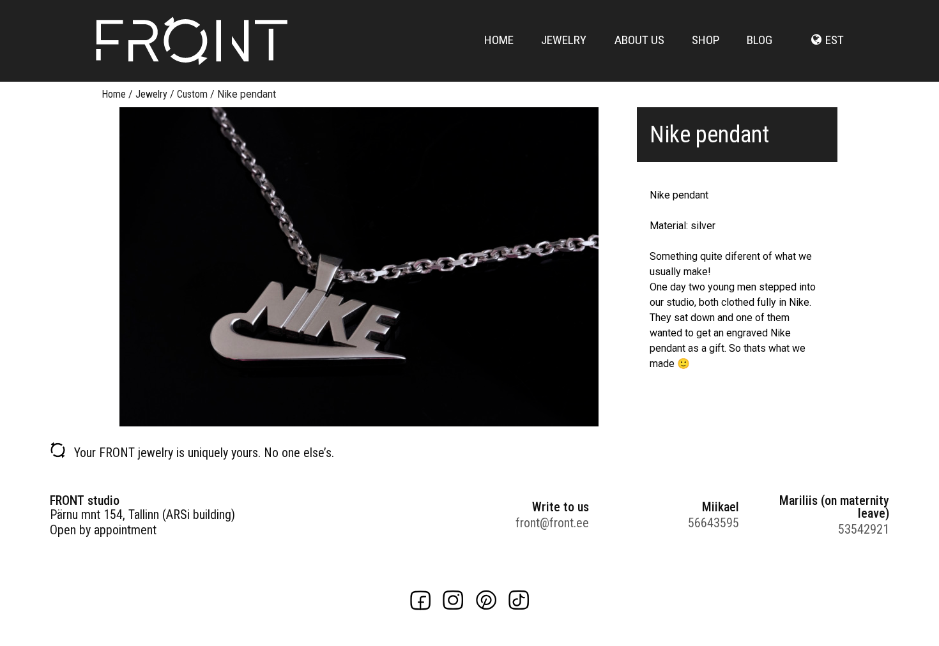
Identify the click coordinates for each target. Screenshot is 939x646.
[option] (359, 266)
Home (499, 40)
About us (639, 40)
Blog (759, 40)
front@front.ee (552, 522)
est (834, 40)
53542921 (863, 529)
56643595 (713, 522)
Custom (192, 94)
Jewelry (563, 40)
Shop (705, 40)
